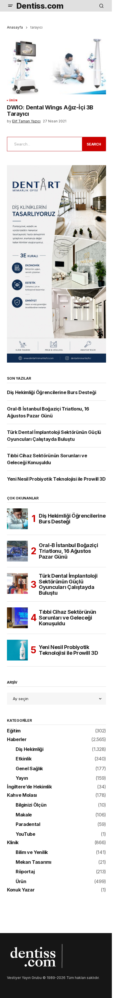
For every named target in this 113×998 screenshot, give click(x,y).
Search (94, 144)
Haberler (16, 739)
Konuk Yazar (20, 890)
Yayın (22, 778)
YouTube (25, 834)
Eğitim (14, 731)
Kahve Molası (22, 795)
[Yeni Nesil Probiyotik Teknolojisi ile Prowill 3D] (17, 650)
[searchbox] (43, 144)
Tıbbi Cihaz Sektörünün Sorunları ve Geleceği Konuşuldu (67, 617)
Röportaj (25, 871)
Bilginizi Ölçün (31, 805)
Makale (24, 815)
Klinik (13, 842)
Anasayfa (15, 27)
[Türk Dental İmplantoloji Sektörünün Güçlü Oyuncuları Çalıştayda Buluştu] (17, 583)
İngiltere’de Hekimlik (29, 787)
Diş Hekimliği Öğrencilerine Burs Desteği (51, 392)
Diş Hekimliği (29, 749)
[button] (10, 5)
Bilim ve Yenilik (32, 852)
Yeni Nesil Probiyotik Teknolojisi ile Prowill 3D (56, 479)
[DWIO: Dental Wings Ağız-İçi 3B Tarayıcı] (56, 66)
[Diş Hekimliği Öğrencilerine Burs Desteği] (17, 518)
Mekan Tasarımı (33, 862)
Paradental (28, 824)
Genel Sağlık (29, 768)
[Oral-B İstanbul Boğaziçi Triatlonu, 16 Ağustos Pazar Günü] (17, 551)
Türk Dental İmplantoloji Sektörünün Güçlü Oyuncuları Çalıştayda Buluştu (68, 584)
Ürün (13, 100)
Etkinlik (23, 759)
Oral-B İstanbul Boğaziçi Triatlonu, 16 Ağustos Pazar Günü (68, 551)
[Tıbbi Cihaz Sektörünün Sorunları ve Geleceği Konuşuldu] (17, 617)
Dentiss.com (39, 5)
